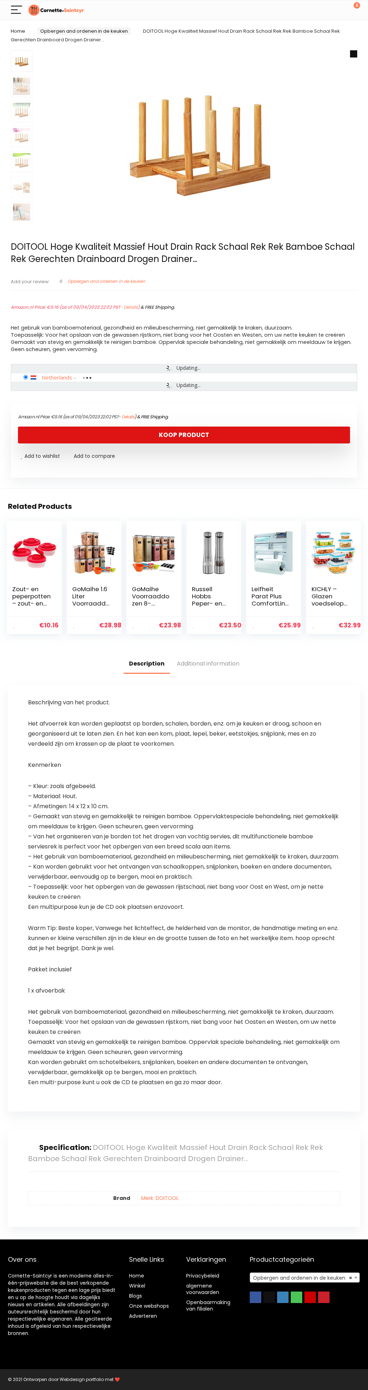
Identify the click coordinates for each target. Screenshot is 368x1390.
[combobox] (305, 1277)
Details (131, 307)
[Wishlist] (337, 10)
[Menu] (16, 10)
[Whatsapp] (296, 1297)
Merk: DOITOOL (160, 1198)
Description (147, 663)
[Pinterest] (324, 1297)
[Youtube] (310, 1297)
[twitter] (269, 1297)
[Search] (322, 10)
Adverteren (143, 1316)
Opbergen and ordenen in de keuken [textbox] (302, 1277)
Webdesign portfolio (82, 1379)
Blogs (135, 1295)
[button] (353, 53)
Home (18, 31)
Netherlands (57, 377)
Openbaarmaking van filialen (208, 1305)
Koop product (184, 435)
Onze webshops (149, 1306)
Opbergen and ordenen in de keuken (84, 31)
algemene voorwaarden (202, 1289)
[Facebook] (255, 1297)
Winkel (137, 1285)
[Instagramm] (283, 1297)
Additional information (208, 663)
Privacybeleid (202, 1275)
